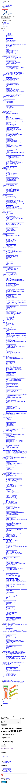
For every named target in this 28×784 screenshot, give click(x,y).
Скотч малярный (10, 592)
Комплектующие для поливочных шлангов (16, 331)
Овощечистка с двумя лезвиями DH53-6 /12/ (13, 682)
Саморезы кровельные (11, 245)
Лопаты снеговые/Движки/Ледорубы (14, 640)
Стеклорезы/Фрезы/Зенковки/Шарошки (15, 155)
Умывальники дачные (11, 497)
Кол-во (2, 744)
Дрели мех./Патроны (11, 124)
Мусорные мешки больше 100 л (13, 576)
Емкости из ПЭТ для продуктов (13, 294)
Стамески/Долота (10, 153)
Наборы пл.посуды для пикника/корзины (15, 563)
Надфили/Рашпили (10, 136)
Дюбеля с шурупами (10, 239)
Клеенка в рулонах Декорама (12, 189)
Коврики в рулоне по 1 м (12, 199)
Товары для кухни (7, 504)
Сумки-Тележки (9, 490)
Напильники (9, 138)
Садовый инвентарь (10, 347)
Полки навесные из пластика (13, 309)
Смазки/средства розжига (12, 50)
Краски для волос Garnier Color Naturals (15, 222)
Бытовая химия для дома (9, 56)
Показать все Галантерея (9, 96)
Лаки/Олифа (9, 42)
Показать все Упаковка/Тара (9, 600)
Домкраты (8, 123)
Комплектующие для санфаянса (13, 379)
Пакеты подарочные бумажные (13, 579)
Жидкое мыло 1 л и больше (12, 217)
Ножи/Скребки (9, 139)
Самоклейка (9, 464)
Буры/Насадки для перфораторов (13, 118)
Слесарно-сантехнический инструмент (15, 152)
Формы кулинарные (10, 535)
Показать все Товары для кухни (10, 537)
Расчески (8, 92)
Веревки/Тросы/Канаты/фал (12, 573)
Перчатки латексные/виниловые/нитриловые (16, 451)
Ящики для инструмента (11, 166)
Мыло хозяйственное (11, 60)
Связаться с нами (7, 761)
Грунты (7, 330)
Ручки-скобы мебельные (11, 615)
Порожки (8, 462)
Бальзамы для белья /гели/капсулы (14, 57)
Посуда (5, 322)
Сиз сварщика (9, 456)
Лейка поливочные (10, 340)
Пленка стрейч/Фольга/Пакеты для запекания (16, 589)
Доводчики (8, 603)
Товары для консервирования (13, 352)
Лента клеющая (9, 574)
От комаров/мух (9, 628)
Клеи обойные (9, 38)
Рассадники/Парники (11, 345)
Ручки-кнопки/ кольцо (11, 613)
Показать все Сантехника (9, 414)
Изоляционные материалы (12, 667)
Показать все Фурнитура (9, 623)
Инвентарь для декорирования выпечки (15, 512)
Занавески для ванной (11, 372)
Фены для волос (9, 263)
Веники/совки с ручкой (11, 285)
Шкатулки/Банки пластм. (12, 502)
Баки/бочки (8, 278)
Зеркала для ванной (10, 373)
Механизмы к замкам (11, 110)
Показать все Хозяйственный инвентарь (12, 650)
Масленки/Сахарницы (11, 306)
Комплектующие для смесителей (13, 380)
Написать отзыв (9, 748)
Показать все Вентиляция (9, 80)
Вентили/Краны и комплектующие (14, 369)
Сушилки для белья (10, 491)
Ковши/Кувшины (10, 296)
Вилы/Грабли (9, 635)
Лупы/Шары (9, 88)
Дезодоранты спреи (10, 216)
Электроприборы (10, 673)
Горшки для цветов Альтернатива (14, 287)
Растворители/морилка (11, 47)
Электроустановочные (11, 674)
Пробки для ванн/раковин (12, 390)
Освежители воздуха (11, 61)
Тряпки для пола (10, 551)
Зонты (7, 85)
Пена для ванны (9, 228)
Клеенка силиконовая (11, 191)
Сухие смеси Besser (10, 470)
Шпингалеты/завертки (11, 430)
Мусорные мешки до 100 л (12, 578)
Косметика (5, 212)
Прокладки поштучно (11, 391)
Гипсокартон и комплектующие (13, 459)
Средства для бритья (10, 230)
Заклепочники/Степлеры (12, 125)
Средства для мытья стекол (12, 69)
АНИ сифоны (9, 364)
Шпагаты (8, 598)
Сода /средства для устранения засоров (15, 67)
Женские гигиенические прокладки (14, 440)
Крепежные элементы (11, 422)
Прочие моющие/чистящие (12, 66)
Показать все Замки (7, 111)
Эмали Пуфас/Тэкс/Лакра (12, 53)
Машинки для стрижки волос (13, 259)
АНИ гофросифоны (10, 362)
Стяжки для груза (10, 593)
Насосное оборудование (11, 654)
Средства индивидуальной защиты (11, 450)
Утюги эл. (8, 262)
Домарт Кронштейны (11, 604)
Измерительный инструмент (12, 128)
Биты (7, 116)
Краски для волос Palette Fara (12, 223)
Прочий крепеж (9, 241)
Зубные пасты (9, 219)
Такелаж (8, 246)
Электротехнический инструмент (14, 164)
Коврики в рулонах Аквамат (12, 197)
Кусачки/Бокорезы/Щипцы (12, 133)
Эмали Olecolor (9, 52)
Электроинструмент (10, 660)
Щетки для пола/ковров (11, 554)
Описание (5, 701)
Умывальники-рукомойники (12, 498)
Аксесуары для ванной (11, 357)
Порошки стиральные (11, 63)
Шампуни (8, 231)
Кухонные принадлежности (12, 514)
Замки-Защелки (9, 108)
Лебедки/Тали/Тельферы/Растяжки (14, 134)
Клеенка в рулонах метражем (13, 190)
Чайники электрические (11, 264)
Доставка (5, 24)
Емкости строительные (11, 461)
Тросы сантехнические (11, 406)
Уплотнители (9, 472)
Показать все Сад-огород (9, 355)
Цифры (7, 621)
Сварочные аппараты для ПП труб (14, 397)
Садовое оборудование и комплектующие (15, 346)
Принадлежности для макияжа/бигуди (15, 91)
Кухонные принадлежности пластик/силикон (16, 515)
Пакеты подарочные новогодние (13, 270)
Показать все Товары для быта (10, 503)
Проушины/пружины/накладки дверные (15, 428)
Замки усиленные (10, 107)
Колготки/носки (7, 211)
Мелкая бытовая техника (9, 250)
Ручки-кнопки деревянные (12, 611)
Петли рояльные (10, 425)
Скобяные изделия (7, 417)
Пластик (5, 277)
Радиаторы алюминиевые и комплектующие (16, 394)
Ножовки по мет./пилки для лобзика (14, 142)
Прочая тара (9, 590)
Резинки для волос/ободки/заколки (14, 94)
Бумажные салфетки (10, 436)
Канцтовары (9, 86)
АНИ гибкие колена (10, 361)
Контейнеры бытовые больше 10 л (14, 481)
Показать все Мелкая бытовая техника (12, 266)
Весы (7, 258)
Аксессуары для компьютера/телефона (15, 665)
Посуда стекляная (10, 324)
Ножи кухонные (10, 518)
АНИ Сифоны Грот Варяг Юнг (13, 366)
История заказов (7, 769)
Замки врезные (9, 101)
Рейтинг (2, 718)
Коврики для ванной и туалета (13, 200)
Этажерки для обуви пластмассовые (14, 181)
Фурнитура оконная (10, 620)
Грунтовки (8, 34)
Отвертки (8, 144)
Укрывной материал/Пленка (12, 353)
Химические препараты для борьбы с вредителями (15, 624)
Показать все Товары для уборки (10, 557)
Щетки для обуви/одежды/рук (13, 552)
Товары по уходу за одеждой (12, 548)
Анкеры (8, 236)
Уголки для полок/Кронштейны (13, 617)
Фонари (8, 671)
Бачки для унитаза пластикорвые (13, 368)
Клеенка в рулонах (10, 188)
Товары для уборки (7, 539)
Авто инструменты (10, 114)
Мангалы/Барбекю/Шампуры (13, 562)
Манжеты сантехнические (12, 383)
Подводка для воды (10, 387)
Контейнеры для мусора (11, 297)
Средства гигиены (7, 433)
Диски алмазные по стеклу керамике (14, 119)
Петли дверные (9, 424)
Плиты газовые (9, 261)
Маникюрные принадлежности (13, 89)
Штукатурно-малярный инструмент (14, 162)
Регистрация (9, 4)
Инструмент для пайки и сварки (13, 129)
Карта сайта (6, 762)
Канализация (9, 374)
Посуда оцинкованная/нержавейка (14, 645)
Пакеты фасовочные (10, 586)
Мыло (7, 225)
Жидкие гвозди (9, 35)
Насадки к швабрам (10, 643)
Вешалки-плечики (10, 476)
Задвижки (8, 419)
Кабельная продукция (11, 668)
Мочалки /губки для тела (12, 444)
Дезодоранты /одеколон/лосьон (13, 214)
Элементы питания (10, 675)
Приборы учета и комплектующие (14, 389)
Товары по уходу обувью (11, 550)
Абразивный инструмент (12, 113)
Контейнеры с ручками (11, 173)
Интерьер (5, 168)
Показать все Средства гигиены (10, 448)
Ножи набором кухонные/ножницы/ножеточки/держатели (14, 521)
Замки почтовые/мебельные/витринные (15, 105)
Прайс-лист (6, 23)
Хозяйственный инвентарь (9, 634)
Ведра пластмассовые (11, 283)
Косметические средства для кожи (14, 220)
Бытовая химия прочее (11, 32)
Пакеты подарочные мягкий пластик (14, 580)
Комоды (8, 172)
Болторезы (8, 117)
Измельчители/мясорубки (12, 511)
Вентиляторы (9, 77)
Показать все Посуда (8, 326)
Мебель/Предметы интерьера (12, 178)
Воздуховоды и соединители (12, 78)
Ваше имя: (3, 708)
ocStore (8, 778)
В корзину (3, 746)
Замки (4, 100)
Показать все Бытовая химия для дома (12, 74)
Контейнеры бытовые (11, 480)
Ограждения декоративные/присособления (16, 341)
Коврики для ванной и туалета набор (14, 201)
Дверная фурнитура (10, 602)
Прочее (7, 446)
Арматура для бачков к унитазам (13, 367)
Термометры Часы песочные (12, 492)
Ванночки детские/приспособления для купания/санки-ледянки (15, 281)
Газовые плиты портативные (12, 559)
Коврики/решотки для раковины (13, 376)
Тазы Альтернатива (10, 317)
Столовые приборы (10, 525)
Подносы (8, 308)
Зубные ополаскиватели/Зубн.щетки (14, 218)
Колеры (8, 39)
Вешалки (8, 169)
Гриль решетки (9, 561)
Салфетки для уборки (11, 545)
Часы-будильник (10, 501)
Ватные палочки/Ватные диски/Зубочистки (16, 437)
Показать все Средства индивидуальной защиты (14, 457)
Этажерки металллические (12, 183)
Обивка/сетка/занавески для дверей (14, 485)
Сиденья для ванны (10, 398)
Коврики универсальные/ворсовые (14, 208)
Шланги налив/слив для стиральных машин (16, 413)
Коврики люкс (9, 205)
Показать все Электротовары (10, 676)
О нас (4, 22)
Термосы (8, 493)
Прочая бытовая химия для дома (13, 64)
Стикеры (8, 468)
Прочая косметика (10, 229)
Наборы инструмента (11, 135)
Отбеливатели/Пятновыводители (13, 62)
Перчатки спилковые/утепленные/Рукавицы (16, 452)
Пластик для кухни (10, 307)
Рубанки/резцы (9, 150)
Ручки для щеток (10, 543)
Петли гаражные (10, 423)
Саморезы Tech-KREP (11, 244)
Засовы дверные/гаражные (12, 420)
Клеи (7, 36)
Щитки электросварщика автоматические (13, 651)
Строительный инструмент (12, 156)
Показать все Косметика (8, 233)
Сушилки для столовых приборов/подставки (16, 528)
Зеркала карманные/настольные (13, 84)
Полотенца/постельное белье (12, 445)
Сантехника (6, 356)
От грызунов (9, 625)
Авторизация (9, 5)
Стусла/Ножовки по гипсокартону (14, 158)
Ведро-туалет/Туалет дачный (12, 284)
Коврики (5, 195)
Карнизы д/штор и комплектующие (14, 479)
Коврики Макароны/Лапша (12, 206)
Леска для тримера (7, 248)
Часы (7, 500)
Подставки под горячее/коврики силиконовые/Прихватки (13, 524)
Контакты (5, 26)
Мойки (7, 385)
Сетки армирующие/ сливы (12, 465)
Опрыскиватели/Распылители (13, 342)
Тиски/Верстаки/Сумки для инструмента (15, 159)
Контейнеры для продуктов (12, 298)
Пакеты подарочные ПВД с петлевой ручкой (16, 582)
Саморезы (8, 242)
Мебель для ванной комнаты (12, 384)
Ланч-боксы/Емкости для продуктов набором (16, 305)
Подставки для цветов (11, 180)
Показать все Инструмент (9, 167)
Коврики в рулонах (10, 196)
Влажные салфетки (10, 439)
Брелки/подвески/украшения (12, 83)
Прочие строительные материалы (14, 463)
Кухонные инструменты (11, 513)
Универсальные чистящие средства (14, 72)
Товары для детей (10, 319)
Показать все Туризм (8, 570)
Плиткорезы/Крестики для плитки (14, 145)
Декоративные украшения (9, 97)
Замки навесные (10, 102)
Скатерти (8, 487)
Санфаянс (8, 396)
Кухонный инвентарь (11, 517)
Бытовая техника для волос (12, 253)
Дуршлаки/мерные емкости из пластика (15, 291)
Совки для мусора (10, 316)
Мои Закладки (6, 770)
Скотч (7, 591)
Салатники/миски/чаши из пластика (14, 314)
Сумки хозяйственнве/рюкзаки (13, 595)
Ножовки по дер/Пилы (11, 141)
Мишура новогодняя (11, 269)
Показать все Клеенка (8, 194)
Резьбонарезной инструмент (12, 149)
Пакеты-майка (9, 587)
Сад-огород (6, 328)
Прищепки (8, 541)
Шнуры (8, 597)
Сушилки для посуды (11, 526)
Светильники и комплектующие (13, 670)
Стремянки (8, 489)
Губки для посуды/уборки (12, 540)
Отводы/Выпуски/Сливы (12, 386)
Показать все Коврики (8, 209)
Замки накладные (10, 103)
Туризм (5, 558)
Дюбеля (8, 238)
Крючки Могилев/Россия (12, 609)
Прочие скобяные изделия (12, 429)
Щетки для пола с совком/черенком (14, 553)
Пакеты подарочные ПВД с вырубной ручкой (16, 581)
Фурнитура (5, 601)
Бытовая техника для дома (12, 255)
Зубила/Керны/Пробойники (12, 127)
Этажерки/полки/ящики (11, 184)
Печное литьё (6, 275)
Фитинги (8, 409)
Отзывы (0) (5, 703)
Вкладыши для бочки (11, 329)
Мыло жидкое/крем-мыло (12, 227)
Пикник (8, 565)
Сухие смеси (9, 469)
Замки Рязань (9, 106)
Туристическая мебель (11, 567)
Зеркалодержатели (10, 606)
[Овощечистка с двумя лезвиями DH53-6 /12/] (11, 699)
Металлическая (9, 323)
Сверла (7, 151)
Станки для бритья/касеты (12, 447)
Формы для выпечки (11, 531)
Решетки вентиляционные (12, 79)
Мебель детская (9, 484)
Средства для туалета (11, 71)
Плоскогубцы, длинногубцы (12, 146)
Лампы (7, 669)
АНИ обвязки (9, 363)
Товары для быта (7, 474)
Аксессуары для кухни (11, 475)
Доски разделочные (10, 506)
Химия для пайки (10, 51)
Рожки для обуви (10, 542)
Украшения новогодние (11, 273)
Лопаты (8, 636)
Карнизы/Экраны (10, 375)
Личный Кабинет (7, 768)
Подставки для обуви (11, 179)
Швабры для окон (10, 648)
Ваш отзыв (3, 714)
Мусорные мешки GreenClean (13, 575)
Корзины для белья (10, 174)
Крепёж (5, 234)
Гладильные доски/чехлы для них (14, 478)
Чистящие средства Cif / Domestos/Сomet (15, 73)
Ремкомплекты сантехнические (13, 395)
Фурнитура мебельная (11, 619)
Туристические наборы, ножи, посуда (14, 568)
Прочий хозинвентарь (11, 646)
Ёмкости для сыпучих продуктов (13, 292)
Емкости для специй (10, 508)
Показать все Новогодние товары (11, 274)
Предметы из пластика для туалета (14, 312)
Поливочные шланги (11, 344)
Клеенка (5, 186)
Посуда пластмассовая (11, 311)
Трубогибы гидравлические (12, 161)
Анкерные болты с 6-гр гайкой (13, 235)
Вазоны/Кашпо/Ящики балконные (14, 279)
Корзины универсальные (12, 177)
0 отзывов (3, 748)
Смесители (8, 403)
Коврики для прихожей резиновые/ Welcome (16, 203)
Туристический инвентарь (12, 569)
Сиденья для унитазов (11, 400)
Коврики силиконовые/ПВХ (12, 207)
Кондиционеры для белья (12, 58)
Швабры (8, 647)
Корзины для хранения (11, 175)
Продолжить (3, 725)
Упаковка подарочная (11, 596)
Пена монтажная (10, 46)
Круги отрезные (9, 131)
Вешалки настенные (10, 170)
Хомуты (8, 412)
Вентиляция (6, 75)
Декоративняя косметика (9, 99)
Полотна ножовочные (11, 147)
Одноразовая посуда (10, 564)
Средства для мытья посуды (12, 68)
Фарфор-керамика (10, 325)
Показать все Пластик (8, 320)
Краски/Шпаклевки (10, 41)
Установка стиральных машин (13, 408)
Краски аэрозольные (10, 40)
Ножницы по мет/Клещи (11, 140)
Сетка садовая (9, 351)
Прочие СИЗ (9, 454)
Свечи (7, 49)
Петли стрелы (9, 426)
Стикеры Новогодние (11, 272)
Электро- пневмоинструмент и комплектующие (14, 652)
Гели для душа (9, 213)
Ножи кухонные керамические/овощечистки (16, 519)
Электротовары (6, 664)
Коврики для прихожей (11, 202)
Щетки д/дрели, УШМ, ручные (13, 163)
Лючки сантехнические (11, 381)
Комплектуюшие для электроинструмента (15, 653)
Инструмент (6, 112)
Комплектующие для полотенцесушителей (16, 378)
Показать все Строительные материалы (12, 473)
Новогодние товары (8, 267)
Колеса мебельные (10, 607)
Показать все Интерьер (8, 185)
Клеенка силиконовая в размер (13, 192)
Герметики (8, 33)
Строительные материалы (9, 458)
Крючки (8, 608)
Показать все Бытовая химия (10, 55)
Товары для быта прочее (11, 495)
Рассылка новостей (7, 771)
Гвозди (7, 418)
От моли (8, 629)
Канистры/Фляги (10, 295)
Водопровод (9, 370)
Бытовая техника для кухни (12, 256)
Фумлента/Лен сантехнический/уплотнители (16, 411)
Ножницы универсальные (12, 90)
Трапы (7, 405)
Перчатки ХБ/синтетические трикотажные (16, 453)
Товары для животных (11, 496)
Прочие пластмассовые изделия (13, 313)
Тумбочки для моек (10, 407)
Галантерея (5, 81)
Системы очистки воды (11, 486)
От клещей (8, 626)
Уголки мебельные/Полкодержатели (14, 618)
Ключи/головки (9, 130)
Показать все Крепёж (8, 247)
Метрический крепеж (11, 240)
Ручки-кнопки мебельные (12, 612)
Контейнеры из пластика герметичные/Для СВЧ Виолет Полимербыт (16, 303)
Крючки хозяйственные (11, 483)
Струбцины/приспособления (12, 157)
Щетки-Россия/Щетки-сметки (13, 556)
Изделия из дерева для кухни (12, 509)
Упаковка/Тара (6, 572)
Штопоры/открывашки (11, 536)
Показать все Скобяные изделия (10, 431)
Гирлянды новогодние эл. (12, 268)
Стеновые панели (10, 467)
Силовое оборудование (8, 415)
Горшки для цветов (10, 286)
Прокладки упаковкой (11, 392)
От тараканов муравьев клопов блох (14, 630)
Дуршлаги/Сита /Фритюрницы (13, 507)
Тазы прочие (9, 318)
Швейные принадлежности (12, 95)
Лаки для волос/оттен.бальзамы (13, 224)
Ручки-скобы (9, 614)
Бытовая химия (6, 30)
